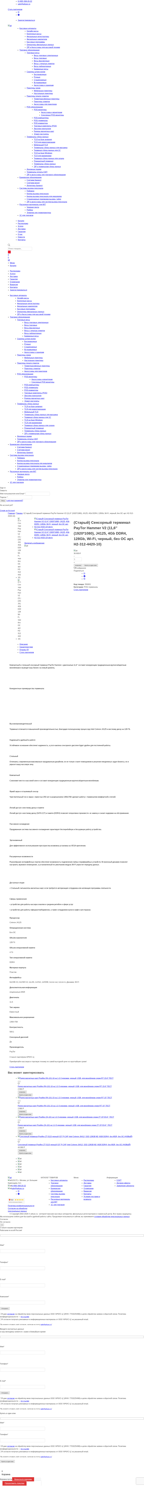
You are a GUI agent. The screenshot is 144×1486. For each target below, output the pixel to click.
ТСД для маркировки (42, 156)
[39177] (19, 1120)
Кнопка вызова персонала (38, 194)
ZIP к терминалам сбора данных (47, 167)
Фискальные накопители (37, 39)
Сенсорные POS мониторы (52, 115)
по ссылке (25, 1317)
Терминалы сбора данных (37, 137)
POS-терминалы (41, 120)
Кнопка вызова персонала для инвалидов (44, 196)
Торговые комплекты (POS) (45, 126)
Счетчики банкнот (34, 180)
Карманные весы (41, 69)
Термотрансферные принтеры (46, 99)
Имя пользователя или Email (12, 494)
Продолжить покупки (14, 1483)
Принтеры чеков (33, 88)
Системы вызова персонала (31, 188)
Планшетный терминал (43, 161)
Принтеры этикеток (42, 102)
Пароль (3, 497)
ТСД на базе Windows (43, 153)
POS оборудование (35, 107)
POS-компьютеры (41, 118)
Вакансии (14, 285)
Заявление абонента (125, 1186)
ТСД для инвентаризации (44, 142)
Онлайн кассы (32, 31)
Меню (12, 263)
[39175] (19, 1139)
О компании (15, 282)
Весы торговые (40, 58)
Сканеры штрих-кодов (36, 72)
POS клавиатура (41, 123)
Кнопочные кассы (34, 34)
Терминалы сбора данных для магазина (50, 148)
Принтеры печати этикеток (38, 96)
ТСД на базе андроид (43, 139)
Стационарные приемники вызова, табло (44, 199)
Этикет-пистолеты (41, 134)
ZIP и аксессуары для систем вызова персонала (47, 202)
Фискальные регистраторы (38, 36)
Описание (23, 644)
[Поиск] (9, 252)
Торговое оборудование (29, 50)
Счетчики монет (33, 183)
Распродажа (15, 271)
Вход (3, 501)
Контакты (14, 287)
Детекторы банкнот (35, 186)
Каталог (13, 266)
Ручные (37, 77)
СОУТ (119, 1180)
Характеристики (26, 647)
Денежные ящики (34, 169)
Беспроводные (40, 74)
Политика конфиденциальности (21, 1206)
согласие (11, 1314)
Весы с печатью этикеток (44, 64)
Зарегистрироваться (26, 20)
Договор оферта (123, 1183)
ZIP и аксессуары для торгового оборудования (46, 175)
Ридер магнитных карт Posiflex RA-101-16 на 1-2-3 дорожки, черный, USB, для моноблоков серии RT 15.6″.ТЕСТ (65, 1086)
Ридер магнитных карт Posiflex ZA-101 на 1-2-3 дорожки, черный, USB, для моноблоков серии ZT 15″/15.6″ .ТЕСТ (65, 1125)
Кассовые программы (36, 42)
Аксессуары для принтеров (45, 104)
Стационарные (40, 80)
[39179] (19, 1081)
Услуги (12, 274)
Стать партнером (15, 9)
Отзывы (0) (24, 650)
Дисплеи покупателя (42, 129)
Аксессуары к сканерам (44, 85)
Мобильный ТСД (41, 145)
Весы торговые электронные (46, 55)
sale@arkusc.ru (24, 4)
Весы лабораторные (42, 66)
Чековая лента (33, 207)
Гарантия (14, 279)
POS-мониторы (40, 110)
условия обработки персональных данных (112, 1217)
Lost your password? (15, 501)
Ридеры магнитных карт (44, 131)
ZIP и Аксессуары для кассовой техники (43, 47)
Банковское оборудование (30, 177)
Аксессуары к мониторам (51, 112)
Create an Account (7, 511)
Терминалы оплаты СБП (37, 172)
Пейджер (30, 191)
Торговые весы (33, 53)
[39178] (19, 1101)
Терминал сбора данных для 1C (47, 150)
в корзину (78, 565)
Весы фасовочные (42, 61)
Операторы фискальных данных (40, 45)
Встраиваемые (40, 83)
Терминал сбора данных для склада (49, 158)
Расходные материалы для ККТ (32, 204)
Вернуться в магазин (23, 1479)
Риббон (30, 210)
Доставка (14, 276)
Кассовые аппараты (27, 28)
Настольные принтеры (43, 93)
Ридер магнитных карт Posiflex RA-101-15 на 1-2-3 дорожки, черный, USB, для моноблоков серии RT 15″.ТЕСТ (64, 1106)
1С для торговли (26, 215)
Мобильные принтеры (43, 91)
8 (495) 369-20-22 (25, 1)
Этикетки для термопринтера (39, 213)
